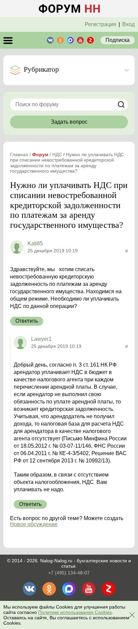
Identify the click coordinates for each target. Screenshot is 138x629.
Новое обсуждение (34, 524)
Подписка (118, 40)
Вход (128, 24)
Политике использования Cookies (75, 612)
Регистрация (100, 24)
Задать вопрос (69, 122)
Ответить (26, 321)
